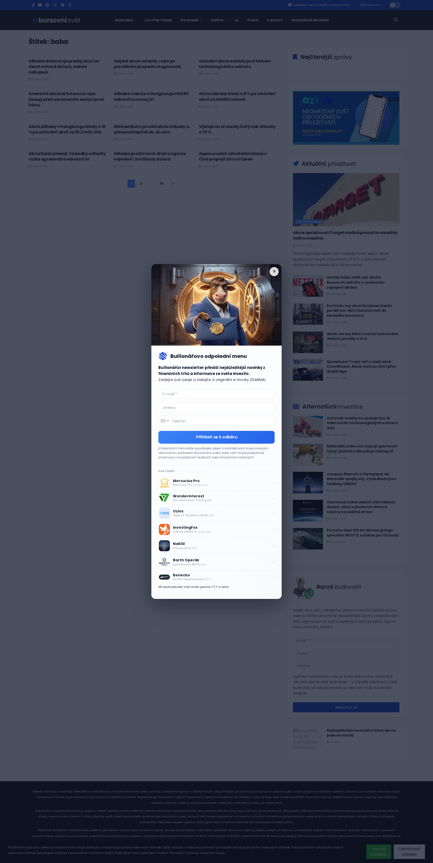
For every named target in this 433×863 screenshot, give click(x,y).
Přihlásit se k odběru (216, 437)
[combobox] (164, 421)
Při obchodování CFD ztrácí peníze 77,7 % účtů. (193, 587)
